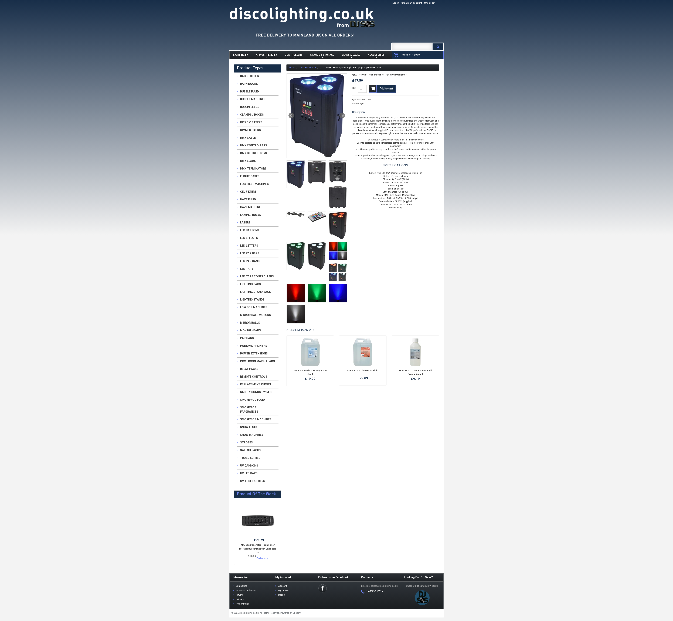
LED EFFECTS (249, 238)
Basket (281, 595)
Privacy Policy (242, 603)
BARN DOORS (249, 83)
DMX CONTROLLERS (253, 145)
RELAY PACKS (249, 369)
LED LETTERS (249, 245)
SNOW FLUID (248, 427)
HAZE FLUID (248, 199)
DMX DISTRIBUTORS (253, 153)
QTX (362, 103)
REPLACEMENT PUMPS (255, 384)
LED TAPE (246, 268)
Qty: (354, 88)
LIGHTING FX (240, 54)
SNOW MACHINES (251, 434)
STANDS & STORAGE (322, 54)
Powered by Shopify (290, 613)
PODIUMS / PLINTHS (253, 345)
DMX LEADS (248, 161)
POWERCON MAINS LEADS (257, 361)
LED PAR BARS (249, 253)
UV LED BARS (248, 473)
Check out (433, 3)
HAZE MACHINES (251, 207)
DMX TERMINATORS (253, 168)
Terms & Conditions (246, 590)
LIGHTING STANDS (252, 299)
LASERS (245, 222)
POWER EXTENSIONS (254, 353)
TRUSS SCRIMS (250, 458)
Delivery (240, 599)
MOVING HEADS (250, 330)
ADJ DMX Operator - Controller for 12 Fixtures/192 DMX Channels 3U (257, 549)
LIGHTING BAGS (250, 284)
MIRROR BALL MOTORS (255, 315)
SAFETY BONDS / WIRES (255, 392)
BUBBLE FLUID (249, 91)
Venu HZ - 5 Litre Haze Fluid (362, 370)
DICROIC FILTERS (251, 122)
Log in (395, 3)
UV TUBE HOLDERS (252, 481)
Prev (291, 115)
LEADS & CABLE (351, 54)
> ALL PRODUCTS (307, 67)
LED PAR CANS (364, 99)
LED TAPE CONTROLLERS (257, 276)
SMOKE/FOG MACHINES (255, 419)
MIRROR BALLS (250, 322)
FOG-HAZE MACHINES (254, 184)
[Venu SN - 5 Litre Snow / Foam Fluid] (310, 352)
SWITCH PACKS (250, 450)
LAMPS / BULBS (250, 214)
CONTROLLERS (293, 54)
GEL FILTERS (248, 191)
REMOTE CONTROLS (253, 376)
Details (261, 558)
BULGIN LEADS (249, 107)
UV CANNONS (249, 465)
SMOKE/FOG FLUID (252, 399)
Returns (239, 595)
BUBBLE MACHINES (252, 99)
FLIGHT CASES (249, 176)
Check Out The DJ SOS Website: (422, 586)
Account (282, 586)
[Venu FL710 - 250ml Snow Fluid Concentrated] (415, 352)
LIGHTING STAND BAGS (255, 292)
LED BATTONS (249, 230)
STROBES (246, 442)
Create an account (411, 3)
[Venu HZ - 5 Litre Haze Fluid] (362, 352)
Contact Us (241, 586)
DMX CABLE (248, 137)
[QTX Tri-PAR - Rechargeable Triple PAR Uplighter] (317, 116)
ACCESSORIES (376, 54)
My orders (283, 590)
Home (292, 67)
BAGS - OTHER (249, 76)
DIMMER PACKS (250, 130)
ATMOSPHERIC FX (266, 54)
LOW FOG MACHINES (253, 307)
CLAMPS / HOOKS (252, 114)
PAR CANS (247, 338)
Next (342, 115)
